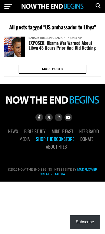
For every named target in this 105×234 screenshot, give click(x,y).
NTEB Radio (89, 131)
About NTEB (56, 146)
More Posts (52, 69)
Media (24, 139)
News (13, 131)
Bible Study (35, 131)
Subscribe (85, 221)
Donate (86, 139)
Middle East (62, 131)
